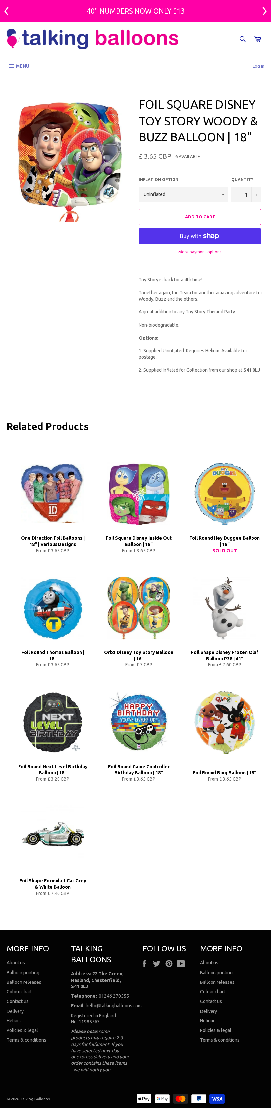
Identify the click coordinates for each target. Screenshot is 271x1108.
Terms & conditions (26, 1040)
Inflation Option (158, 179)
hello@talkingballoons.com (114, 1005)
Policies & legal (22, 1030)
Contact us (18, 1001)
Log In (258, 66)
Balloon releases (24, 982)
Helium (14, 1020)
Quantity (242, 179)
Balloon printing (23, 972)
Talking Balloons (35, 1099)
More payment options (199, 252)
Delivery (15, 1011)
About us (16, 962)
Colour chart (19, 991)
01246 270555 (114, 996)
